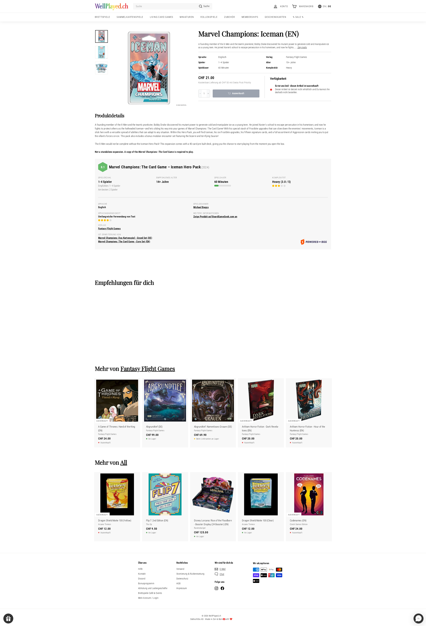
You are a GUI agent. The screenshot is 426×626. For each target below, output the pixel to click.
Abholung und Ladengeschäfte (152, 588)
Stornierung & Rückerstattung (190, 573)
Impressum (181, 588)
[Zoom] (149, 68)
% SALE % (298, 17)
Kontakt (142, 573)
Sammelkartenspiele (130, 17)
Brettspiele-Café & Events (150, 593)
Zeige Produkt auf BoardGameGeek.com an (215, 216)
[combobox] (172, 6)
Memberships (250, 17)
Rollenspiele (209, 17)
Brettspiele (102, 17)
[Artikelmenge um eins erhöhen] (208, 93)
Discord (141, 578)
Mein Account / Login (148, 598)
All (123, 462)
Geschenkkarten (275, 17)
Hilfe (140, 569)
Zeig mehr (302, 47)
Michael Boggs (201, 207)
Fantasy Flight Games (296, 57)
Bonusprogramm (146, 583)
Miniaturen (187, 17)
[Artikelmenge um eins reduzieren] (200, 93)
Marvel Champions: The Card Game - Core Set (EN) (124, 241)
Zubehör (229, 17)
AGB (178, 583)
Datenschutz (182, 578)
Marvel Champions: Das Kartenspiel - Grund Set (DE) (125, 237)
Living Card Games (161, 17)
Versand (180, 569)
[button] (419, 619)
